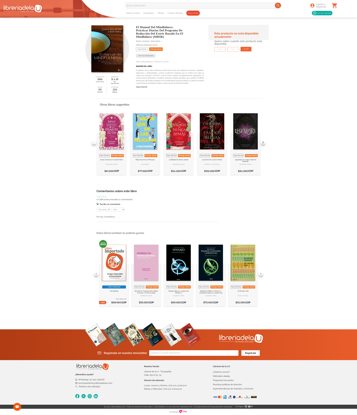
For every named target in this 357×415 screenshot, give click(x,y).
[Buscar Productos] (278, 5)
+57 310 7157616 (324, 13)
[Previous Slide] (94, 143)
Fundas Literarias (175, 13)
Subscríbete (193, 13)
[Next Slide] (263, 143)
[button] (158, 204)
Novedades (148, 13)
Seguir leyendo (141, 87)
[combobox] (203, 5)
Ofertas (161, 13)
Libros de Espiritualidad (145, 55)
